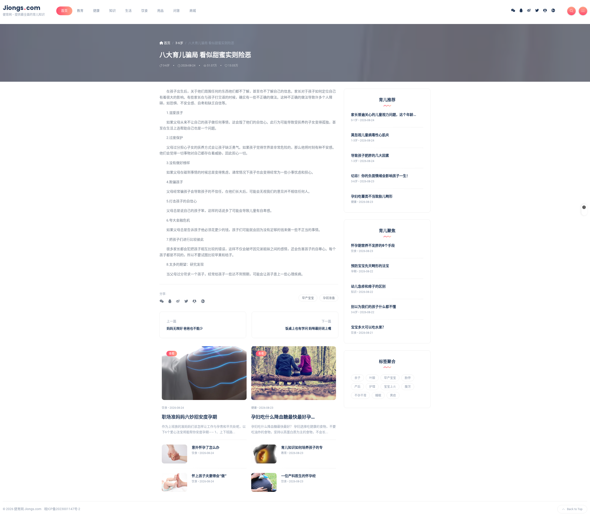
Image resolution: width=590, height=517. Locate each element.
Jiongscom (21, 8)
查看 (171, 353)
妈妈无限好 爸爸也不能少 (185, 328)
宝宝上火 (390, 386)
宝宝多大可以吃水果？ (368, 327)
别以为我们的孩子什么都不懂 (373, 306)
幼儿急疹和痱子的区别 (368, 286)
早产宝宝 (308, 298)
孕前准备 (329, 298)
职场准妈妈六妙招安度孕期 (189, 417)
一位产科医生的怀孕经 (298, 475)
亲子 (357, 377)
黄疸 (393, 395)
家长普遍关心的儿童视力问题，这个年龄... (383, 114)
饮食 (144, 10)
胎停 (408, 377)
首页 (64, 10)
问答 (176, 10)
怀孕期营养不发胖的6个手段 (373, 245)
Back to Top (574, 509)
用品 (160, 10)
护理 (372, 386)
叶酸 (372, 377)
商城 (192, 10)
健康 (96, 10)
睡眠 (378, 395)
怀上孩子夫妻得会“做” (209, 475)
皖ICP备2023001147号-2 (62, 509)
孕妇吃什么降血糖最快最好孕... (283, 417)
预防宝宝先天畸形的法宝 (370, 265)
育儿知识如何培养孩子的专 (302, 447)
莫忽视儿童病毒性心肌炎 (370, 134)
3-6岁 (166, 65)
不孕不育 (360, 395)
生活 (128, 10)
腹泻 (408, 386)
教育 (80, 10)
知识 (112, 10)
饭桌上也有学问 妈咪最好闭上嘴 (308, 328)
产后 (357, 386)
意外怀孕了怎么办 (205, 447)
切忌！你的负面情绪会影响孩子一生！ (380, 175)
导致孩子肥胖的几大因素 (370, 155)
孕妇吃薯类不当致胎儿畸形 (371, 196)
